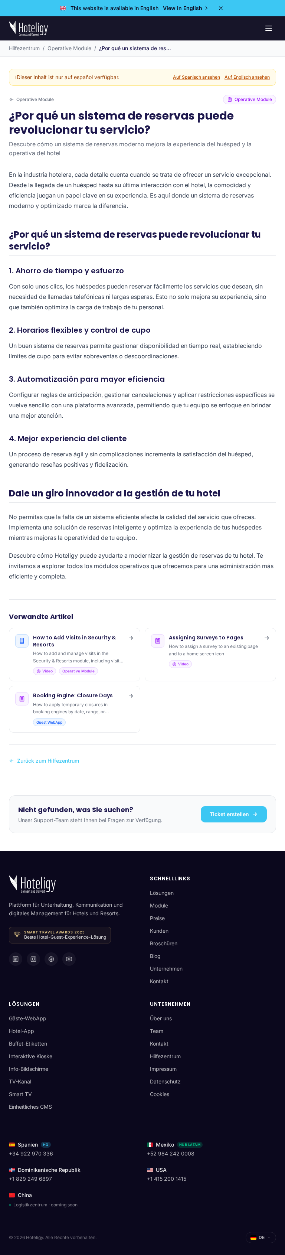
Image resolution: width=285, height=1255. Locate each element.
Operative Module (69, 48)
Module (159, 905)
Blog (155, 956)
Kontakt (159, 981)
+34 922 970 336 (31, 1153)
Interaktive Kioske (30, 1056)
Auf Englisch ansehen (247, 77)
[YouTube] (69, 959)
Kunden (159, 931)
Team (156, 1031)
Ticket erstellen (229, 814)
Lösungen (162, 893)
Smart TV (20, 1094)
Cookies (159, 1094)
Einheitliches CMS (30, 1107)
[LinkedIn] (15, 959)
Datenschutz (165, 1081)
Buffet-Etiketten (28, 1043)
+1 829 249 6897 (30, 1179)
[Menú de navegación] (268, 28)
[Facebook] (51, 959)
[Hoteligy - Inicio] (28, 28)
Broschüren (163, 943)
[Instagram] (33, 959)
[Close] (220, 8)
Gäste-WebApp (27, 1018)
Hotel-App (21, 1031)
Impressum (163, 1069)
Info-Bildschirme (28, 1069)
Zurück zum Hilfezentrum (48, 760)
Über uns (161, 1018)
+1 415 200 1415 (166, 1179)
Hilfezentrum (24, 48)
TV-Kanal (20, 1081)
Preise (157, 918)
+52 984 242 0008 (170, 1153)
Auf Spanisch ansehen (196, 77)
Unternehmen (166, 968)
